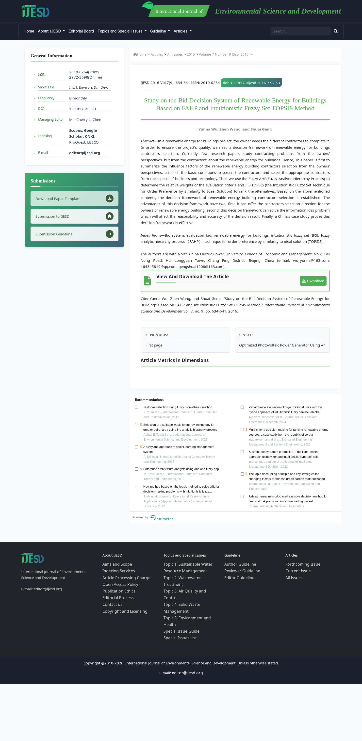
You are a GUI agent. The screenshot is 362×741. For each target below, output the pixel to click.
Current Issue (296, 569)
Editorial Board (81, 31)
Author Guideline (238, 563)
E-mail (43, 152)
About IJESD (50, 31)
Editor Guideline (238, 575)
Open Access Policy (118, 581)
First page (154, 345)
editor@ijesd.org (84, 152)
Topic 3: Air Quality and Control (190, 581)
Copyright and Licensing (123, 605)
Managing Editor (51, 119)
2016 (185, 54)
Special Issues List (179, 611)
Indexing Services (117, 569)
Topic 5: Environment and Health (191, 599)
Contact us (111, 599)
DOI (41, 108)
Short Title (46, 87)
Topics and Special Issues (121, 31)
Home (28, 31)
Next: (248, 335)
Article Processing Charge (124, 575)
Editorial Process (116, 593)
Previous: (158, 335)
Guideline (158, 31)
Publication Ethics (117, 587)
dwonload (315, 280)
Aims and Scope (116, 563)
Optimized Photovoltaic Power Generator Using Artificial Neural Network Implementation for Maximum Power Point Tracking (282, 345)
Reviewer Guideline (240, 569)
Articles (181, 31)
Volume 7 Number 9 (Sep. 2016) (216, 54)
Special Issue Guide (180, 605)
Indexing (45, 136)
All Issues (171, 54)
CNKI (89, 136)
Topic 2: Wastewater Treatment (190, 575)
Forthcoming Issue (301, 563)
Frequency (46, 98)
